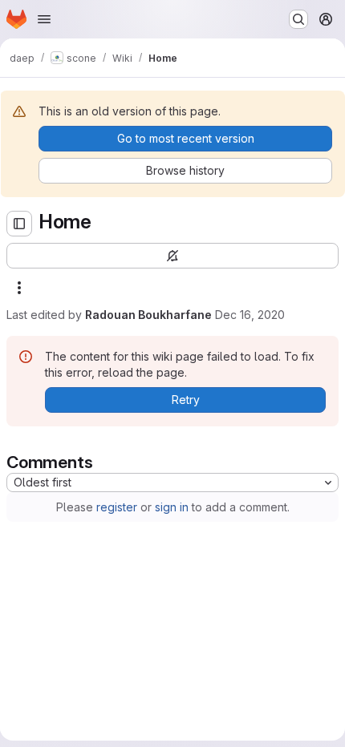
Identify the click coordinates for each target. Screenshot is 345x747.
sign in (172, 507)
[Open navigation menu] (44, 19)
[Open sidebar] (19, 223)
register (116, 507)
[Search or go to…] (298, 19)
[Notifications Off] (172, 256)
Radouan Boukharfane (148, 314)
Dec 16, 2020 (250, 314)
